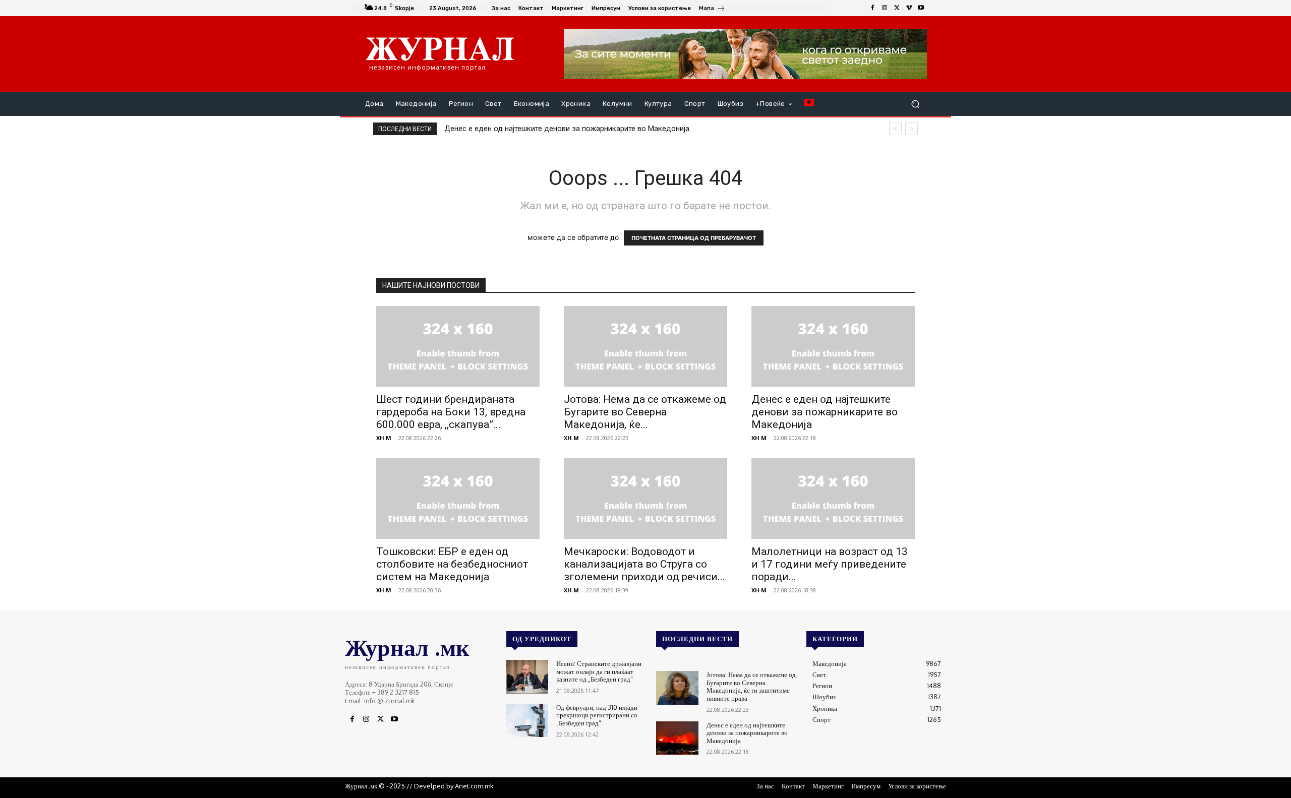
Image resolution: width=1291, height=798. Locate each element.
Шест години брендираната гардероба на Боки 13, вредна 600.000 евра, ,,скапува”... (450, 412)
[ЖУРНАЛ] (440, 48)
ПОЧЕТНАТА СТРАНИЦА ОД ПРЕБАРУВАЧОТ (693, 237)
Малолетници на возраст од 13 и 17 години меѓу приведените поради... (829, 564)
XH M (383, 438)
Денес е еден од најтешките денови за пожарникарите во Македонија (566, 128)
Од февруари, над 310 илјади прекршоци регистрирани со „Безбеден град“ (596, 715)
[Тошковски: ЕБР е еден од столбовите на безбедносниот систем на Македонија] (458, 498)
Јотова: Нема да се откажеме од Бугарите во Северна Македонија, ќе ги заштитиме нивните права (751, 686)
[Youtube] (921, 8)
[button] (915, 104)
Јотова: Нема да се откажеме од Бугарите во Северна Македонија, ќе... (645, 412)
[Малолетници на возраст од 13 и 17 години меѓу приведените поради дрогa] (833, 498)
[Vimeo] (909, 8)
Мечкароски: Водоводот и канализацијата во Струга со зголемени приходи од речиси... (644, 564)
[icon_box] (712, 9)
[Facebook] (872, 8)
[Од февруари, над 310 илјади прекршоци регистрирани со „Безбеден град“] (527, 721)
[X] (897, 8)
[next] (911, 128)
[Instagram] (884, 8)
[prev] (895, 128)
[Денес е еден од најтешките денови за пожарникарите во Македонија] (833, 346)
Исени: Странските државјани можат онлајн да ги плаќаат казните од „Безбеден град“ (598, 671)
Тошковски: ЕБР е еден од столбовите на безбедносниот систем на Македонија (452, 564)
